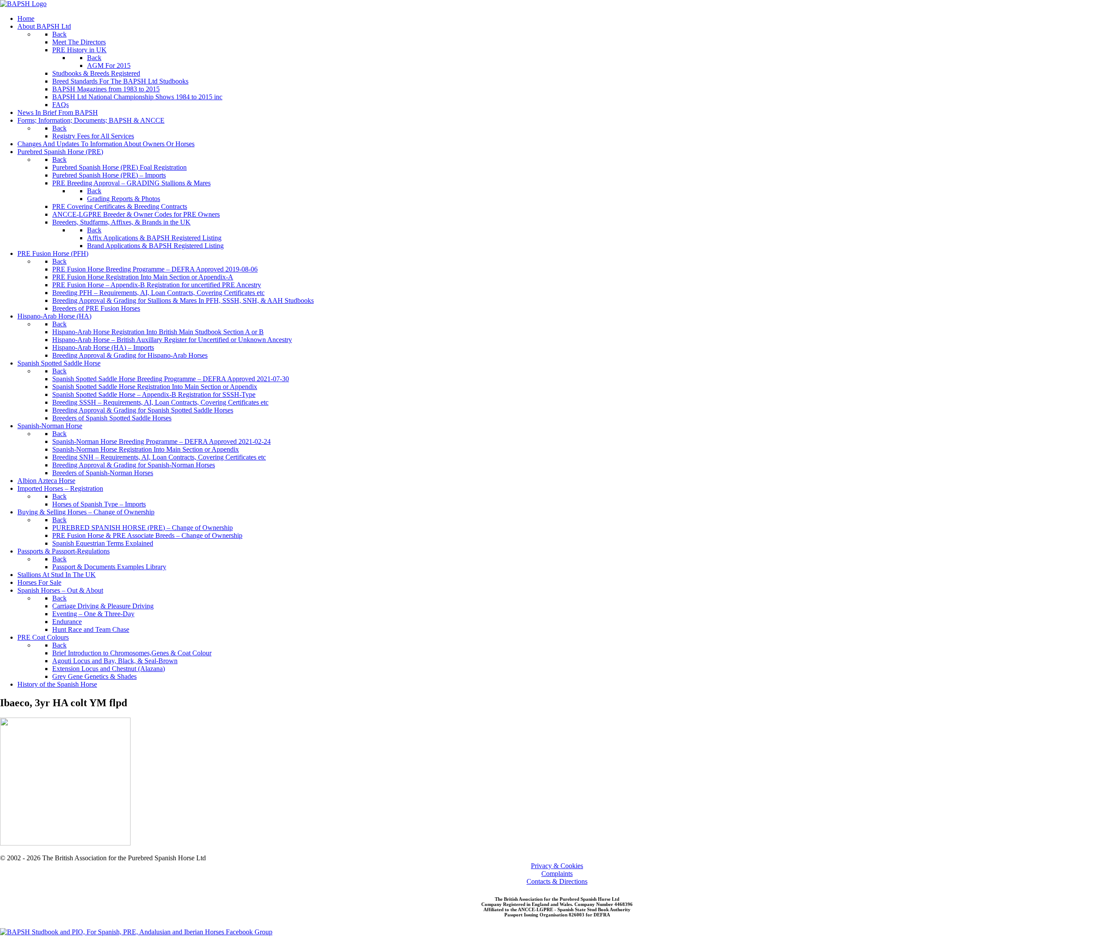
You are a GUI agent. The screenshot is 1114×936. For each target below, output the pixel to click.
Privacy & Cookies (557, 865)
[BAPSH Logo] (23, 3)
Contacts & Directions (557, 881)
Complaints (557, 873)
